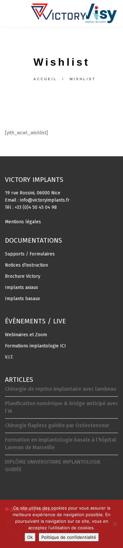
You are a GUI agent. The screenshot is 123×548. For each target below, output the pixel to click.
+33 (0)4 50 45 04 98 (36, 207)
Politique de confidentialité (68, 537)
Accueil (44, 79)
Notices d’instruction (26, 265)
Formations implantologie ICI (35, 346)
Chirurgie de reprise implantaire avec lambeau (60, 389)
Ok (30, 537)
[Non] (115, 524)
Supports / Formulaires (30, 254)
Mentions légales (23, 222)
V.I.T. (9, 357)
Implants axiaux (21, 287)
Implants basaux (22, 298)
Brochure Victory (22, 276)
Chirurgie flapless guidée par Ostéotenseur (57, 425)
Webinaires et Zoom (26, 335)
